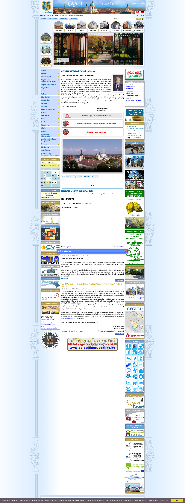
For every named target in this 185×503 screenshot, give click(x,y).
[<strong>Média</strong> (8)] (128, 376)
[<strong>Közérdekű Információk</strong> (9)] (128, 346)
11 (45, 175)
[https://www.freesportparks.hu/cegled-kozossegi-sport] (50, 349)
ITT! (167, 500)
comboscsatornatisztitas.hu (49, 328)
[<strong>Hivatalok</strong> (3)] (128, 364)
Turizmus (44, 94)
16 (58, 175)
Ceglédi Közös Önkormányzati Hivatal (49, 80)
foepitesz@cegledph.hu (68, 318)
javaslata (84, 101)
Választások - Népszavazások (46, 135)
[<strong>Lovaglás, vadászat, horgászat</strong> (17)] (134, 370)
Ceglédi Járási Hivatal (48, 84)
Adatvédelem (45, 150)
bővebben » (65, 278)
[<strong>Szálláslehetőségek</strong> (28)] (141, 382)
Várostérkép (73, 18)
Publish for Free (119, 247)
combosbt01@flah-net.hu (48, 324)
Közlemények (70, 177)
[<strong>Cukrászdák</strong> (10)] (141, 352)
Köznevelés (45, 116)
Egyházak (44, 103)
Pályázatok (44, 88)
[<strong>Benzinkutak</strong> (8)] (128, 352)
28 (53, 182)
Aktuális (44, 91)
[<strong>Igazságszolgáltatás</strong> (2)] (134, 364)
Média (43, 119)
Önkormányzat (46, 77)
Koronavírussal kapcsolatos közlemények (50, 154)
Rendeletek (131, 131)
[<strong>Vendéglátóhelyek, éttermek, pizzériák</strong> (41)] (134, 389)
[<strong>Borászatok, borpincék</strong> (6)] (141, 346)
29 (55, 182)
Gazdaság (44, 106)
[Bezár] (126, 251)
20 (50, 179)
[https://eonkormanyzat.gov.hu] (92, 115)
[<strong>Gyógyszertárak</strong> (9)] (134, 358)
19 (47, 179)
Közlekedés (45, 125)
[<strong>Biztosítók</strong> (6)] (134, 352)
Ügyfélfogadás (132, 126)
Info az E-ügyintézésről (134, 135)
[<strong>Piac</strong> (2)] (141, 376)
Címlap (43, 18)
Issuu (69, 247)
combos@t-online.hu (47, 323)
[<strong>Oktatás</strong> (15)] (134, 376)
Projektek (44, 144)
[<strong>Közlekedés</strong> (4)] (128, 370)
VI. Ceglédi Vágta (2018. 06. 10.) (131, 296)
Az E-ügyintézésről (136, 137)
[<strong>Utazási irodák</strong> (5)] (128, 389)
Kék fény (44, 128)
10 (127, 36)
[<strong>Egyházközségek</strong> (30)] (128, 358)
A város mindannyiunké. (104, 101)
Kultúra (43, 112)
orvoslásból (91, 91)
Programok (79, 177)
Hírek (63, 177)
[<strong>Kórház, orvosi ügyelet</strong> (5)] (141, 364)
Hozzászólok (120, 331)
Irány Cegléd (45, 97)
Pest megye (95, 177)
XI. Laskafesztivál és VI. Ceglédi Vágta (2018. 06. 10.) (142, 297)
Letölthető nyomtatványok (136, 128)
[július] (57, 162)
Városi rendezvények (48, 109)
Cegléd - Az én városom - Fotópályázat (49, 140)
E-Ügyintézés (132, 133)
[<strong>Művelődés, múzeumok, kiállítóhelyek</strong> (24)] (141, 370)
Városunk (44, 73)
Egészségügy (45, 100)
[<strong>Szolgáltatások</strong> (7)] (141, 389)
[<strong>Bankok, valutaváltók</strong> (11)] (134, 346)
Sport (43, 122)
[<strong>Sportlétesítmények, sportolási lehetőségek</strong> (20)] (134, 382)
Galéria (43, 131)
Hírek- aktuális (52, 18)
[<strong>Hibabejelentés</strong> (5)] (141, 358)
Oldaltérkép (63, 18)
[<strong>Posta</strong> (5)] (128, 382)
